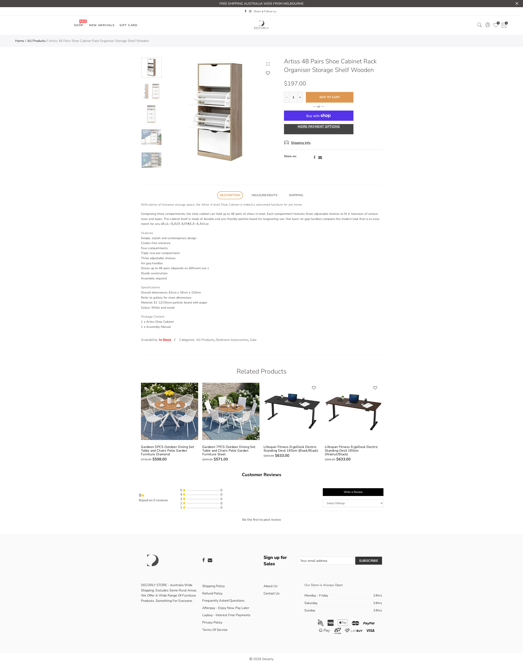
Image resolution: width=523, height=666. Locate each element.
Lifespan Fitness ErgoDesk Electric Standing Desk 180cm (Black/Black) (291, 448)
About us (271, 586)
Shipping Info (301, 143)
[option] (219, 112)
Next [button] (264, 113)
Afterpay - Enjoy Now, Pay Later (225, 608)
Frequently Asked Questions (223, 600)
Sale (253, 340)
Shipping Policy (213, 586)
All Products (36, 41)
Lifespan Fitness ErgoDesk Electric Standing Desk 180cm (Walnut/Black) (351, 450)
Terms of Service (215, 630)
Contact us (272, 593)
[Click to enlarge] (268, 63)
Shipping (296, 195)
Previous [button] (175, 113)
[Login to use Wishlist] (268, 73)
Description (230, 195)
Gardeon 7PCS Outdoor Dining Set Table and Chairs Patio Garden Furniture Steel (228, 450)
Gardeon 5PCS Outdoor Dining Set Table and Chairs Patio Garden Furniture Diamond (167, 450)
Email (320, 157)
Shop (80, 23)
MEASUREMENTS (264, 195)
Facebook (314, 157)
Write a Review (353, 492)
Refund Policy (212, 593)
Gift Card (129, 25)
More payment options (319, 126)
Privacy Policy (212, 622)
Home (19, 41)
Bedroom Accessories (232, 340)
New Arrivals (102, 25)
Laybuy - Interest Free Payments (226, 615)
